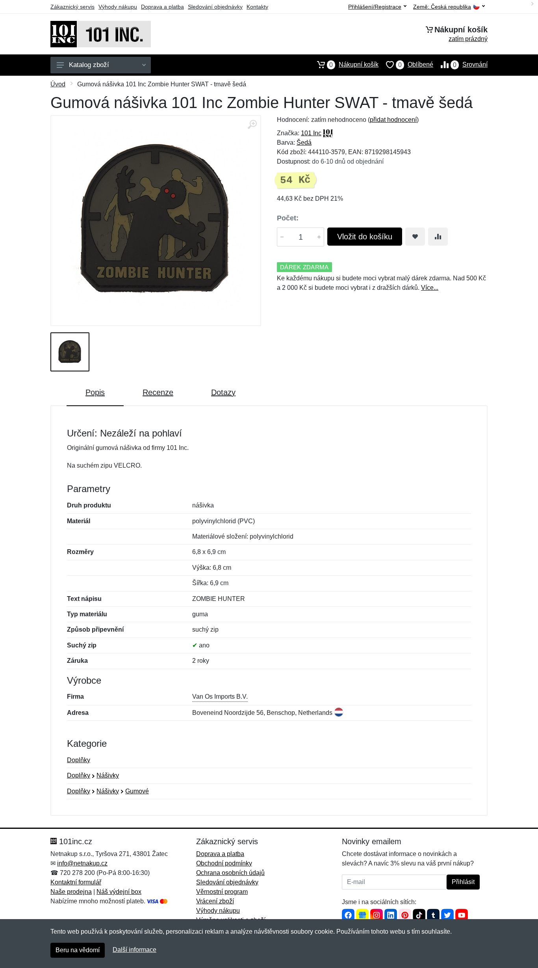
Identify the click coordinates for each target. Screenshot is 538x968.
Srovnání (470, 64)
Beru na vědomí (78, 950)
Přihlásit (463, 881)
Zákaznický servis (72, 7)
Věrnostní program (222, 891)
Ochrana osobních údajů (230, 872)
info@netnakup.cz (82, 863)
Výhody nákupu (117, 7)
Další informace (134, 949)
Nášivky (107, 775)
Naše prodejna (71, 891)
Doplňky (78, 760)
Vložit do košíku (364, 236)
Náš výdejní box (118, 891)
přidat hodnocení (393, 119)
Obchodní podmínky (224, 863)
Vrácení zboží (215, 901)
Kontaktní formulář (75, 882)
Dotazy (223, 392)
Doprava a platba (162, 7)
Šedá (304, 142)
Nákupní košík (353, 64)
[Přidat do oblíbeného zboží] (415, 237)
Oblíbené (415, 64)
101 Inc (311, 133)
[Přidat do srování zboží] (438, 237)
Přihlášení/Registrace (374, 6)
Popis (95, 392)
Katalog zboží (89, 65)
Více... (429, 287)
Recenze (158, 392)
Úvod (57, 84)
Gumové (137, 791)
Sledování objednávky (215, 7)
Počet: (288, 218)
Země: (442, 7)
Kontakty (257, 7)
